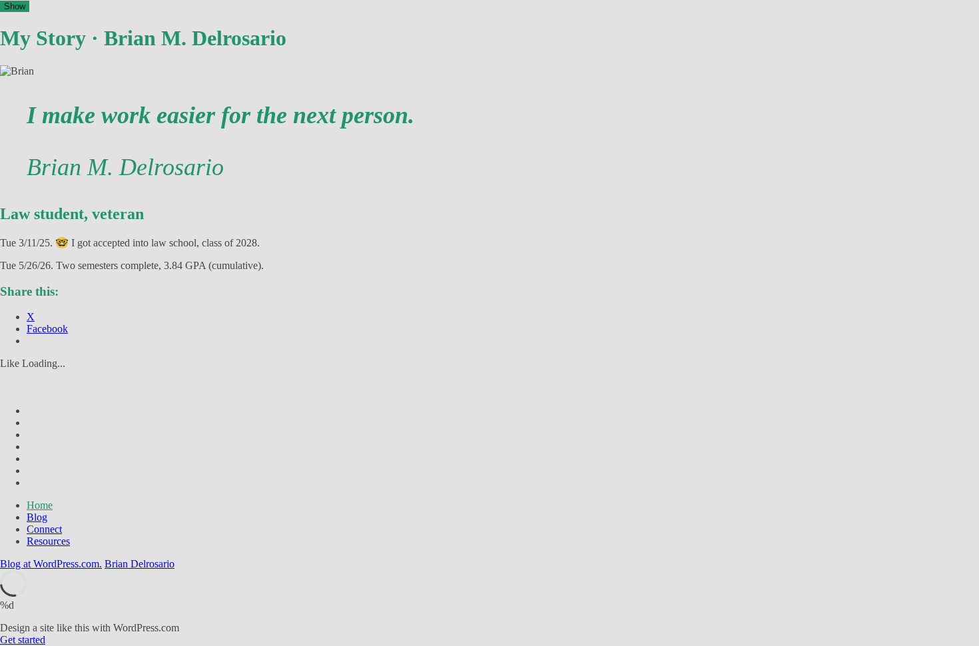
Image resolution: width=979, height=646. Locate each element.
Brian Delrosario (139, 563)
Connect (44, 529)
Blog (37, 517)
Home (40, 505)
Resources (48, 541)
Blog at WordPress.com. (51, 563)
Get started (22, 639)
